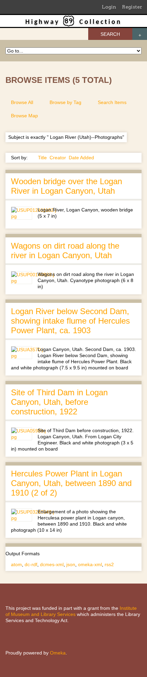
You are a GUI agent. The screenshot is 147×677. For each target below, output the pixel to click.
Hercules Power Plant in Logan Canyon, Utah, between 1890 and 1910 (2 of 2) (71, 483)
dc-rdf (31, 564)
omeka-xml (90, 564)
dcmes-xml (52, 564)
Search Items (112, 102)
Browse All (22, 102)
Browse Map (24, 115)
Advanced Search (139, 34)
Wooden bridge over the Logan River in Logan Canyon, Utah (66, 186)
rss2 (109, 564)
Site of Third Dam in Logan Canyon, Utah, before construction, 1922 (59, 402)
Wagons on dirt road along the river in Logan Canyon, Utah (65, 250)
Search (110, 34)
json (70, 564)
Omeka (58, 653)
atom (16, 564)
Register (132, 7)
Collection (100, 22)
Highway (42, 22)
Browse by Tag (65, 102)
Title (42, 157)
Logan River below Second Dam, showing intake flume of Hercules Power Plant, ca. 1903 (70, 321)
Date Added (81, 157)
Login (109, 7)
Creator (58, 157)
